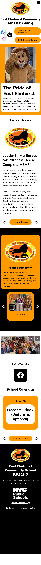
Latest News (20, 120)
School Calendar (20, 389)
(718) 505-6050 (23, 483)
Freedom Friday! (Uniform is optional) (20, 414)
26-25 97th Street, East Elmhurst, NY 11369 (20, 481)
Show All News (20, 222)
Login (10, 508)
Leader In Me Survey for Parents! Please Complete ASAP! (20, 160)
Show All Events (20, 438)
